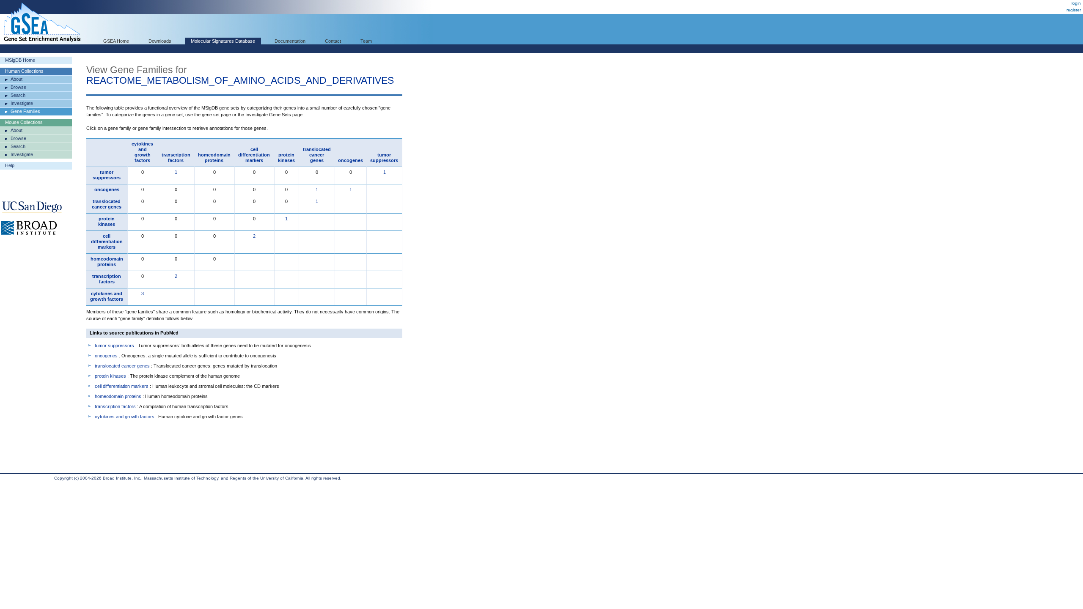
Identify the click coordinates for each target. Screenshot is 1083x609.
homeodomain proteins (214, 157)
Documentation (290, 41)
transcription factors (176, 157)
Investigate (22, 103)
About (16, 79)
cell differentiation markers (254, 155)
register (1074, 10)
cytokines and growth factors (142, 152)
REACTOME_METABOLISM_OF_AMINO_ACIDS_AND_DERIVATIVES (240, 80)
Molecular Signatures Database (223, 41)
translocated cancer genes (317, 155)
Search (18, 95)
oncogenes (350, 160)
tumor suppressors (384, 157)
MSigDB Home (20, 60)
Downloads (159, 41)
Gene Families (25, 111)
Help (9, 165)
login (1076, 3)
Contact (333, 41)
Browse (18, 87)
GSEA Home (116, 41)
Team (366, 41)
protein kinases (286, 157)
